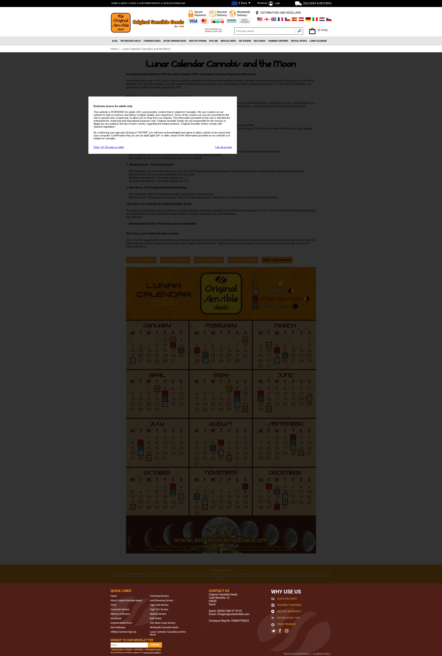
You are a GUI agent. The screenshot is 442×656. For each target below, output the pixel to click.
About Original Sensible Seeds (126, 600)
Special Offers (299, 41)
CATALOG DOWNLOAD (174, 3)
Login (277, 3)
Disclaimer (116, 618)
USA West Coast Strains (162, 622)
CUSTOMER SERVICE (149, 3)
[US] (259, 19)
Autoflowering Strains (161, 600)
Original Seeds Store (121, 622)
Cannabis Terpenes (278, 41)
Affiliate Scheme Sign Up (123, 631)
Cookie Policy (322, 653)
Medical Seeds (228, 41)
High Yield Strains (159, 605)
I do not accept (223, 147)
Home (114, 3)
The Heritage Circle (130, 41)
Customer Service (119, 609)
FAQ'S (133, 3)
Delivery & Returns (120, 613)
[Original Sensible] (148, 24)
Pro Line (213, 41)
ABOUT (124, 3)
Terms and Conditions (152, 652)
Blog (114, 41)
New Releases (117, 627)
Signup (155, 644)
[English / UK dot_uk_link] (266, 19)
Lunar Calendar (318, 41)
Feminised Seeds (152, 41)
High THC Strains (197, 41)
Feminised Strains (159, 596)
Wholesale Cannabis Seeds (164, 627)
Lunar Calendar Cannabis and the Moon (146, 49)
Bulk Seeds (259, 41)
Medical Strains (158, 613)
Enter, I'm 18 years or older (109, 147)
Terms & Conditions (296, 653)
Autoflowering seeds (174, 41)
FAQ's (113, 605)
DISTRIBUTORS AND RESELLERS (280, 12)
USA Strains (245, 41)
